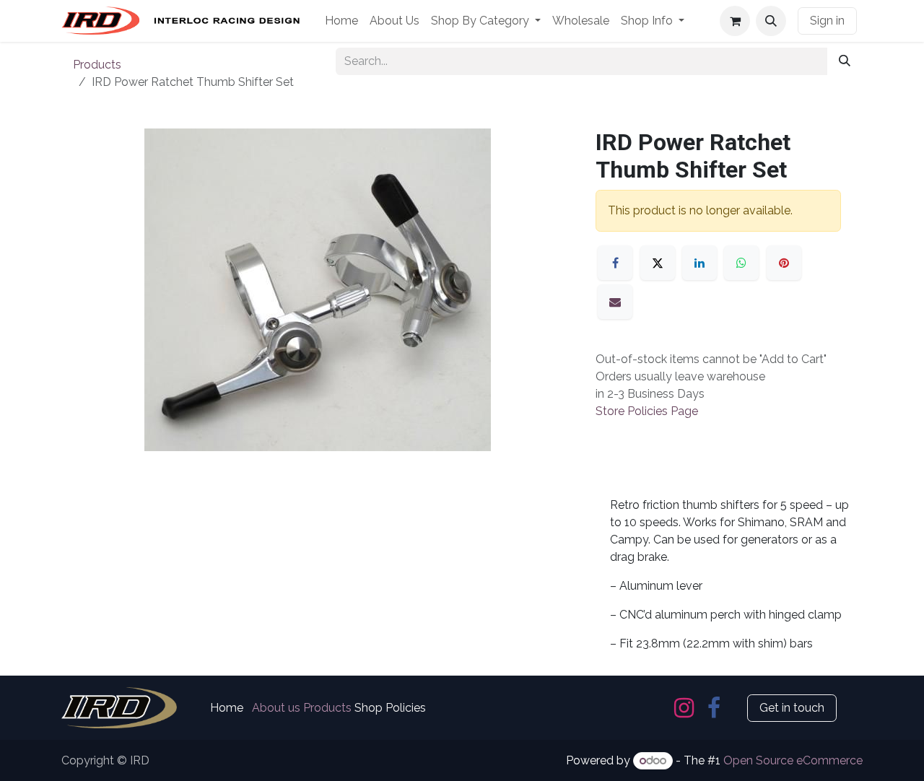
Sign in (827, 20)
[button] (771, 21)
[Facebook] (615, 262)
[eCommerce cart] (735, 21)
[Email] (615, 301)
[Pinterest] (784, 262)
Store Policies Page (647, 411)
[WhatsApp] (741, 262)
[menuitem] (341, 20)
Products (97, 64)
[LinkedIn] (699, 262)
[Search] (845, 61)
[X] (657, 262)
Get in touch (791, 708)
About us (276, 708)
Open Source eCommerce (793, 760)
